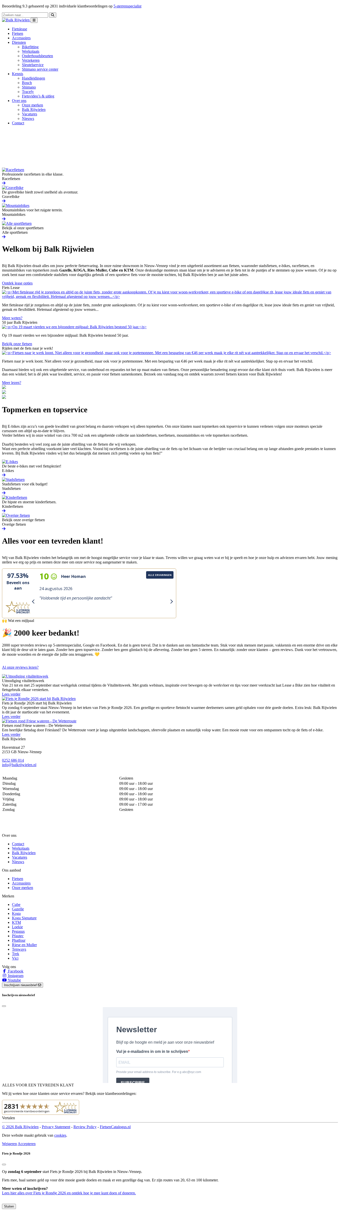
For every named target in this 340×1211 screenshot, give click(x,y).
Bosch (27, 83)
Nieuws (28, 118)
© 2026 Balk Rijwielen (20, 1127)
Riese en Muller (24, 945)
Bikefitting (30, 47)
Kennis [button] (17, 74)
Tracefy (28, 92)
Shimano (29, 87)
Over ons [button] (19, 100)
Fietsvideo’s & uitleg (38, 96)
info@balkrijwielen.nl (19, 765)
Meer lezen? (11, 382)
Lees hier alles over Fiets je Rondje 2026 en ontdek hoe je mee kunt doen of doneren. (69, 1193)
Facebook (15, 971)
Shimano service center (40, 69)
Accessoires (21, 38)
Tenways (19, 949)
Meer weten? (12, 318)
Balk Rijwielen (34, 109)
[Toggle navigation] (34, 20)
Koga (16, 913)
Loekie (17, 927)
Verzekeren (31, 60)
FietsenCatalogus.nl (115, 1127)
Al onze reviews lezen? (20, 667)
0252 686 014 (13, 760)
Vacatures (29, 114)
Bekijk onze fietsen (17, 344)
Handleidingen (33, 78)
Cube (16, 904)
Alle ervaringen (159, 575)
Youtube (14, 980)
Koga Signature (24, 918)
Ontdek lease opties (17, 283)
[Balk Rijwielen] (16, 20)
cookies (60, 1135)
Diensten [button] (19, 42)
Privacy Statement (56, 1127)
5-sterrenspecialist (127, 6)
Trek (15, 954)
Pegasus (18, 931)
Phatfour (18, 940)
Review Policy (85, 1127)
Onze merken (32, 105)
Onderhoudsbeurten (37, 56)
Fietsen (17, 33)
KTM (16, 922)
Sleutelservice (33, 65)
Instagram (15, 976)
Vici (15, 958)
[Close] (4, 1006)
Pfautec (18, 936)
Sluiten (9, 1206)
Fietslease (19, 29)
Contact (18, 123)
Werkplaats (30, 51)
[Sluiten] (4, 1164)
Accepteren (27, 1144)
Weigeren (9, 1144)
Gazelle (18, 909)
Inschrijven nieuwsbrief (21, 985)
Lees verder (11, 694)
